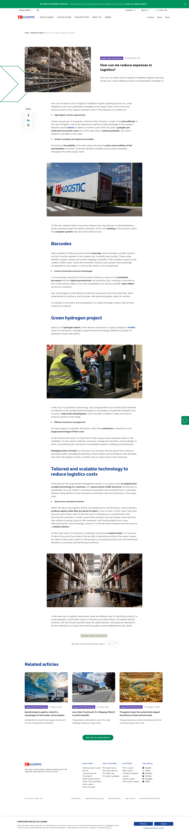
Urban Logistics (88, 784)
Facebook (148, 773)
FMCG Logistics (128, 768)
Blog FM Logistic (38, 33)
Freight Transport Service (91, 779)
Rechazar (143, 824)
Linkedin (148, 768)
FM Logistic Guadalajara (110, 776)
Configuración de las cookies (153, 828)
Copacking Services (89, 773)
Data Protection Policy (114, 798)
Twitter (148, 771)
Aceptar (164, 824)
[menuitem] (47, 17)
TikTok (147, 781)
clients (70, 127)
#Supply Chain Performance (94, 636)
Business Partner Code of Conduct (150, 798)
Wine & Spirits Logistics (130, 781)
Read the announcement (136, 4)
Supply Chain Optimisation (91, 781)
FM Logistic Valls (108, 773)
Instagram (148, 779)
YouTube (148, 776)
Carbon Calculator (88, 787)
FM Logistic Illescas (109, 768)
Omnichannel (87, 776)
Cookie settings (75, 798)
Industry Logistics (128, 779)
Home (27, 33)
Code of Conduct (130, 798)
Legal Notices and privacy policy (94, 798)
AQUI (109, 828)
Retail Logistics (127, 771)
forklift (131, 327)
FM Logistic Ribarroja (109, 771)
